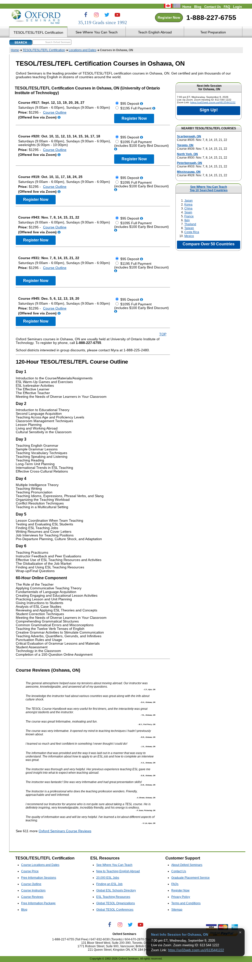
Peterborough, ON (189, 163)
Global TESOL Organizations (115, 903)
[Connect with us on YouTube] (117, 15)
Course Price (30, 871)
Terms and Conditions (186, 903)
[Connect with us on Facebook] (85, 15)
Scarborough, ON (189, 136)
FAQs (174, 884)
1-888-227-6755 (211, 17)
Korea (188, 204)
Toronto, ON (185, 145)
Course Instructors (33, 890)
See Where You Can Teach (208, 187)
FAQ (227, 7)
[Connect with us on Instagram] (96, 15)
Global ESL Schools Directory (116, 890)
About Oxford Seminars (186, 865)
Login (237, 7)
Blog (197, 7)
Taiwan (189, 228)
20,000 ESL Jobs (107, 877)
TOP (162, 334)
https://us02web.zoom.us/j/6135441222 (213, 102)
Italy (187, 220)
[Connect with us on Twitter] (107, 15)
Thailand (190, 224)
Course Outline (54, 112)
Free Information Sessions (38, 877)
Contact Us (212, 7)
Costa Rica (191, 232)
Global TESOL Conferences (114, 909)
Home (186, 7)
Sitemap (176, 909)
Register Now (169, 17)
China (188, 208)
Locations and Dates (82, 50)
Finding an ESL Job (109, 884)
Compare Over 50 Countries (209, 244)
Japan (188, 200)
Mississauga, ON (189, 172)
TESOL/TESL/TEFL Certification (44, 50)
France (189, 216)
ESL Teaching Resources (113, 897)
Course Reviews (32, 897)
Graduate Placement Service (190, 877)
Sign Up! (209, 109)
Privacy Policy (180, 897)
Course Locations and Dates (40, 865)
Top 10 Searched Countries (209, 190)
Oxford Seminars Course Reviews (65, 831)
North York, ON (187, 154)
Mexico (189, 236)
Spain (188, 212)
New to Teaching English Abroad (118, 871)
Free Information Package (38, 903)
